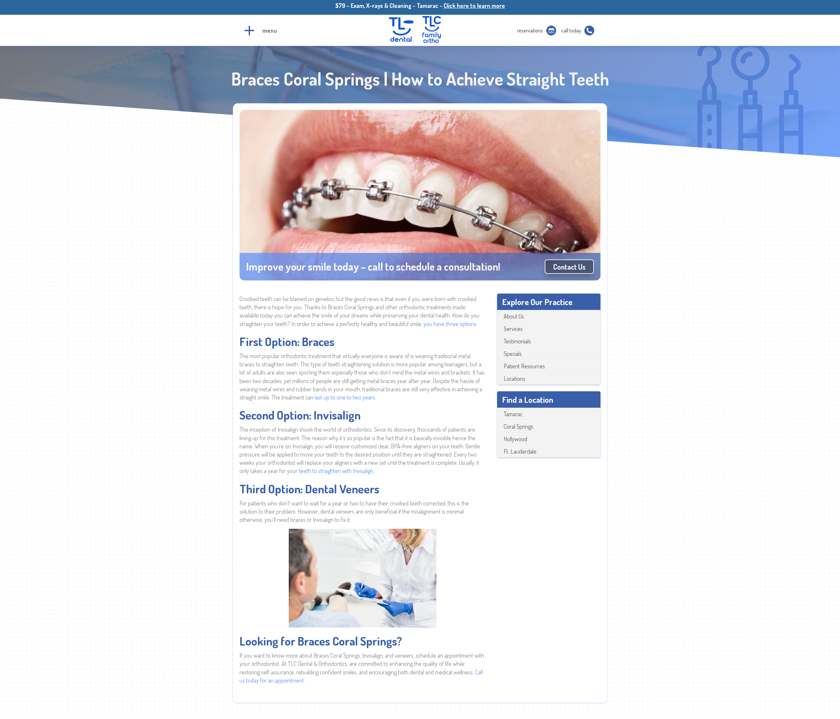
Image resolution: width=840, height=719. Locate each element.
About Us (514, 316)
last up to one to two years (345, 397)
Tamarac (513, 414)
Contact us (569, 266)
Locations (514, 378)
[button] (249, 30)
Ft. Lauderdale (520, 451)
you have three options (450, 323)
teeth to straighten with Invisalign (336, 470)
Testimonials (517, 341)
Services (513, 328)
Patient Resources (524, 366)
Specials (513, 353)
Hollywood (515, 438)
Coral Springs (518, 426)
